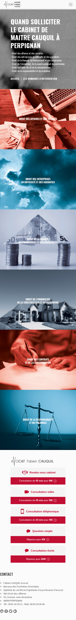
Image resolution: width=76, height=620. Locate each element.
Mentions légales (38, 17)
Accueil (15, 78)
